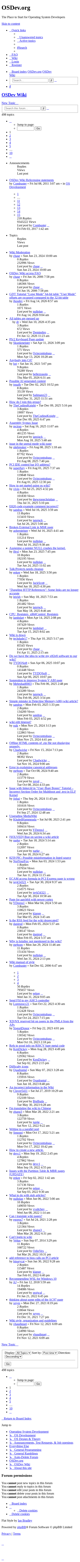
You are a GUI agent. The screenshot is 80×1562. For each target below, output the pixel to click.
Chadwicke (20, 750)
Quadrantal (20, 1070)
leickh (17, 596)
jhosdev (18, 301)
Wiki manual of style (22, 962)
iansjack (38, 436)
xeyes (16, 1303)
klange (37, 913)
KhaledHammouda (25, 819)
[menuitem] (30, 37)
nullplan (38, 311)
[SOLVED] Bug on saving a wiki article (34, 837)
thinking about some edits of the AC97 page (36, 1299)
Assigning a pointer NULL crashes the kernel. (37, 548)
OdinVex (38, 1251)
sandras (17, 509)
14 (18, 211)
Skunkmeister (21, 342)
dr (17, 322)
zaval (36, 781)
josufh (17, 384)
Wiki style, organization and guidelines (33, 1320)
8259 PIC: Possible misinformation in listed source (40, 857)
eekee (16, 572)
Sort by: (37, 1352)
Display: (10, 1352)
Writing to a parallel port (24, 1129)
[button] (10, 121)
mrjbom (18, 770)
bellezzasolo (40, 374)
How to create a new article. (26, 1150)
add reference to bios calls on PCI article (34, 1257)
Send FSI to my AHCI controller (29, 1000)
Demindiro (39, 332)
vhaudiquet (20, 1324)
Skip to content (11, 23)
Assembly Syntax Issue (23, 422)
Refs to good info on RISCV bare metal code (37, 1045)
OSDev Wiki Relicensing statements (31, 180)
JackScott (38, 583)
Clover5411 (20, 1090)
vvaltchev (39, 1209)
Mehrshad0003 (22, 683)
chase (16, 255)
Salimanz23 (40, 395)
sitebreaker (19, 447)
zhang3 (17, 1111)
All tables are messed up (24, 318)
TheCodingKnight (24, 405)
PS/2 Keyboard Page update (26, 339)
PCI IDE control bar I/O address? (29, 464)
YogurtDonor (21, 1028)
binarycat (18, 1261)
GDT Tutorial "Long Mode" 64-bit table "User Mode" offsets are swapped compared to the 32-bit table (42, 295)
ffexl (16, 551)
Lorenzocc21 (21, 1004)
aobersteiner (20, 530)
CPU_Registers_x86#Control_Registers (33, 614)
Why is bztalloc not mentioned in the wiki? (35, 941)
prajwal (37, 1292)
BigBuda (38, 1101)
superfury (19, 468)
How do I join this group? (25, 402)
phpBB (21, 1527)
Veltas (17, 1240)
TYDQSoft (20, 663)
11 (18, 201)
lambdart (18, 617)
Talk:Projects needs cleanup (26, 569)
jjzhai (16, 798)
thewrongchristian (44, 499)
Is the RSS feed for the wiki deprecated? (34, 920)
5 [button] (10, 146)
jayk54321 (19, 882)
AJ (15, 1282)
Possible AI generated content (27, 381)
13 (18, 208)
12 (18, 204)
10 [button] (10, 153)
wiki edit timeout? (20, 722)
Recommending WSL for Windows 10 (33, 1278)
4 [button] (10, 142)
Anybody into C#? (20, 360)
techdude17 (20, 638)
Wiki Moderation (19, 252)
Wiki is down (17, 635)
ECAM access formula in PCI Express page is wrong (42, 878)
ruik (15, 725)
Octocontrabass (42, 353)
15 (18, 214)
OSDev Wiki (14, 94)
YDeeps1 (38, 830)
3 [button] (10, 139)
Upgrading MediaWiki (23, 816)
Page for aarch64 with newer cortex (31, 899)
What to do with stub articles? (27, 1195)
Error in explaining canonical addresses (33, 767)
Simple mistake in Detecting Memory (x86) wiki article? (43, 701)
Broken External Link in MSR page (31, 527)
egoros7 (18, 1219)
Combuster (20, 183)
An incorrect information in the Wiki (31, 1087)
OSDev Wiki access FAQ (25, 273)
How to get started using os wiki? (29, 485)
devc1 (17, 1153)
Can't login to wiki (20, 1237)
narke (16, 840)
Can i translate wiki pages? (25, 1216)
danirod (18, 923)
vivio (16, 489)
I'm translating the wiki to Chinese (30, 1108)
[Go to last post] (48, 225)
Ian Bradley (25, 1520)
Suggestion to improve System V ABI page (35, 680)
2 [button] (10, 135)
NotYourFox (21, 861)
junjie (36, 1122)
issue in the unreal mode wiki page (30, 443)
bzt (15, 363)
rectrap (17, 426)
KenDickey (20, 1049)
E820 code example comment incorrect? (33, 506)
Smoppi (18, 1132)
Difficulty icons (18, 1066)
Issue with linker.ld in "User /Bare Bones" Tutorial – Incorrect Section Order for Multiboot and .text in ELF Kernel (42, 792)
